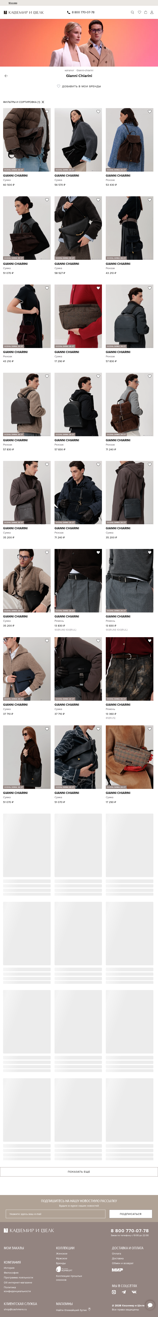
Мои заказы (14, 1248)
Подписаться (131, 1214)
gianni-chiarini (84, 70)
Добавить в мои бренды (81, 86)
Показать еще (79, 1171)
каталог (69, 70)
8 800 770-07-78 (83, 12)
